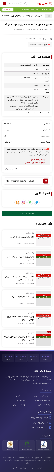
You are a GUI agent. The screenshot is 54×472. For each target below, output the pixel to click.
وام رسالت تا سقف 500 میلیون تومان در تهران (20, 318)
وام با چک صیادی (19, 404)
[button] (4, 3)
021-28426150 (39, 427)
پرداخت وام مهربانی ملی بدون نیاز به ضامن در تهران (19, 338)
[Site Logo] (44, 3)
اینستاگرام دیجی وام (39, 417)
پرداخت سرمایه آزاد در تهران (22, 296)
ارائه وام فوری (16, 15)
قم (37, 39)
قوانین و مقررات (36, 468)
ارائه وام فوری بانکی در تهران (22, 237)
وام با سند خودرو (44, 404)
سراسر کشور (19, 284)
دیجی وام (49, 29)
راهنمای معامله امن (38, 159)
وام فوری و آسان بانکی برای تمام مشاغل (20, 258)
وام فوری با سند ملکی (42, 400)
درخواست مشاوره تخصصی (35, 162)
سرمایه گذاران (28, 15)
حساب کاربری (20, 396)
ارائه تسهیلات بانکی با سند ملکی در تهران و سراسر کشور (19, 278)
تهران (18, 243)
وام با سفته (21, 400)
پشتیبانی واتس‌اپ (40, 422)
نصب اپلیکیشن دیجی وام (41, 396)
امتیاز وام (38, 15)
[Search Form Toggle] (25, 3)
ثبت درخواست (7, 9)
